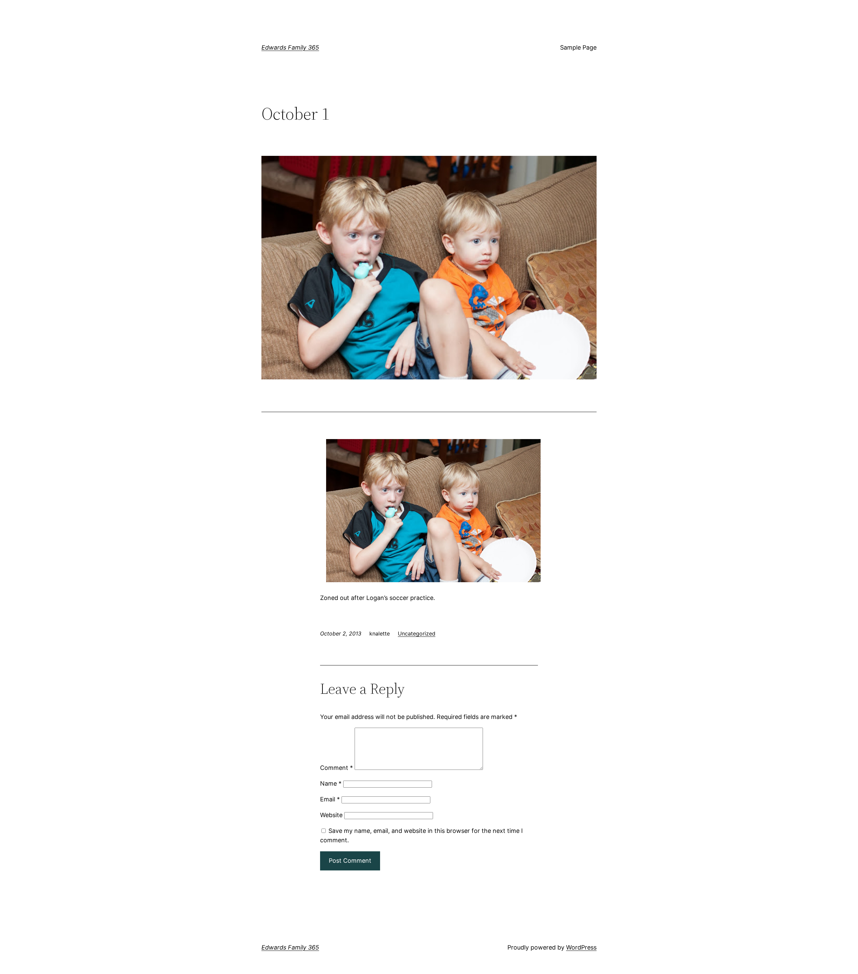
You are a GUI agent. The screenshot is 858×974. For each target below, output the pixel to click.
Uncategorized (416, 633)
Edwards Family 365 (290, 47)
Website (331, 814)
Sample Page (578, 47)
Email (330, 799)
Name (331, 783)
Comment (336, 767)
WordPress (581, 947)
